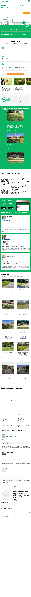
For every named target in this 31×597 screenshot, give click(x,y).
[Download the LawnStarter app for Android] (10, 208)
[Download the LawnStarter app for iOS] (3, 208)
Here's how (3, 52)
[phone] (29, 1)
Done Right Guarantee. (10, 67)
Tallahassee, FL (3, 505)
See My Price (15, 74)
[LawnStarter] (5, 1)
